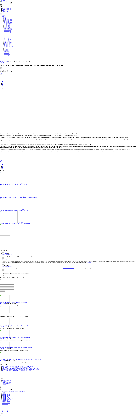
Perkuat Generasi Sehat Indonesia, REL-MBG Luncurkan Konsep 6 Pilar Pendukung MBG (15, 223)
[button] (11, 3)
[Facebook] (2, 81)
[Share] (1, 74)
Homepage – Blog (5, 396)
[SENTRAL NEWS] (3, 1)
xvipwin (5, 253)
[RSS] (2, 378)
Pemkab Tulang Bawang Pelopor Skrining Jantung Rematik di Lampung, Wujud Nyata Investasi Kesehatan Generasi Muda (20, 247)
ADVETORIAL (3, 62)
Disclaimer (4, 393)
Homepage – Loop (5, 400)
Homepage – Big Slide (6, 394)
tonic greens (6, 258)
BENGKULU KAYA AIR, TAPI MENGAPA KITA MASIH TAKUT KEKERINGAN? (17, 366)
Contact (3, 392)
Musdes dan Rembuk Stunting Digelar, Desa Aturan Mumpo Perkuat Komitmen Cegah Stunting (16, 347)
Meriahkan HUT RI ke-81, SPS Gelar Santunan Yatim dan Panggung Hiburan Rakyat (16, 370)
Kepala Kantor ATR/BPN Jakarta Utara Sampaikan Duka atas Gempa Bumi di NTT (14, 210)
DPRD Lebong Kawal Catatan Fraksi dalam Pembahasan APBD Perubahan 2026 (13, 184)
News (3, 407)
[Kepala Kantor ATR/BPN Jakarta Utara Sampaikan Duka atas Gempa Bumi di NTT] (9, 209)
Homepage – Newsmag (6, 402)
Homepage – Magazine (6, 401)
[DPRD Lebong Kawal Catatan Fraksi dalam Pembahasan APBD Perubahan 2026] (9, 183)
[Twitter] (2, 83)
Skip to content (2, 0)
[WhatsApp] (2, 87)
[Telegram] (2, 84)
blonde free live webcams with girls (68, 268)
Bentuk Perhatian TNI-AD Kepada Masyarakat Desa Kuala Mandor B (14, 391)
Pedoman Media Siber (6, 11)
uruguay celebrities (7, 270)
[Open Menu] (1, 6)
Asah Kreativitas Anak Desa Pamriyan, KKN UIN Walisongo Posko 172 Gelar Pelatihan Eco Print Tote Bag (20, 369)
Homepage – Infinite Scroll (6, 399)
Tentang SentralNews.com (6, 9)
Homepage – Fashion (5, 397)
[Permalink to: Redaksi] (1, 69)
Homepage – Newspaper (6, 403)
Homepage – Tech (5, 405)
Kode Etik (4, 10)
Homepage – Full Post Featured (7, 398)
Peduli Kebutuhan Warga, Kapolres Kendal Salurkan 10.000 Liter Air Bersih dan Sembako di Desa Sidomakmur (21, 368)
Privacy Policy (4, 381)
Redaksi (1, 70)
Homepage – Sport (5, 404)
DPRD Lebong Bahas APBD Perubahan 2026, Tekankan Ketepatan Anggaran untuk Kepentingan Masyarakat (18, 197)
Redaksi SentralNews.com (6, 8)
